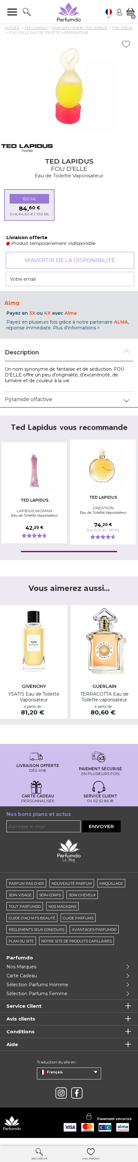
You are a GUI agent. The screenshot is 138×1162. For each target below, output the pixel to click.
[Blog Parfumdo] (69, 850)
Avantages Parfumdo (94, 929)
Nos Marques (21, 967)
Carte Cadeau (21, 976)
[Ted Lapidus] (27, 147)
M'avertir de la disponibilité (70, 260)
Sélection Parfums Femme (36, 994)
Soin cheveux (82, 895)
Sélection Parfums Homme (37, 985)
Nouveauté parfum (72, 883)
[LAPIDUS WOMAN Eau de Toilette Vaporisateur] (34, 470)
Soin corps (50, 895)
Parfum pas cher (26, 883)
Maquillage (111, 883)
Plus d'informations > (76, 328)
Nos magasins (62, 906)
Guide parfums (78, 918)
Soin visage (20, 895)
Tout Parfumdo (25, 906)
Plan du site (21, 941)
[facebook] (76, 1093)
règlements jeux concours (36, 929)
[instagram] (61, 1093)
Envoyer (101, 826)
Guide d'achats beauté (32, 918)
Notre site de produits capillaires (76, 941)
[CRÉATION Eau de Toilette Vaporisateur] (103, 467)
